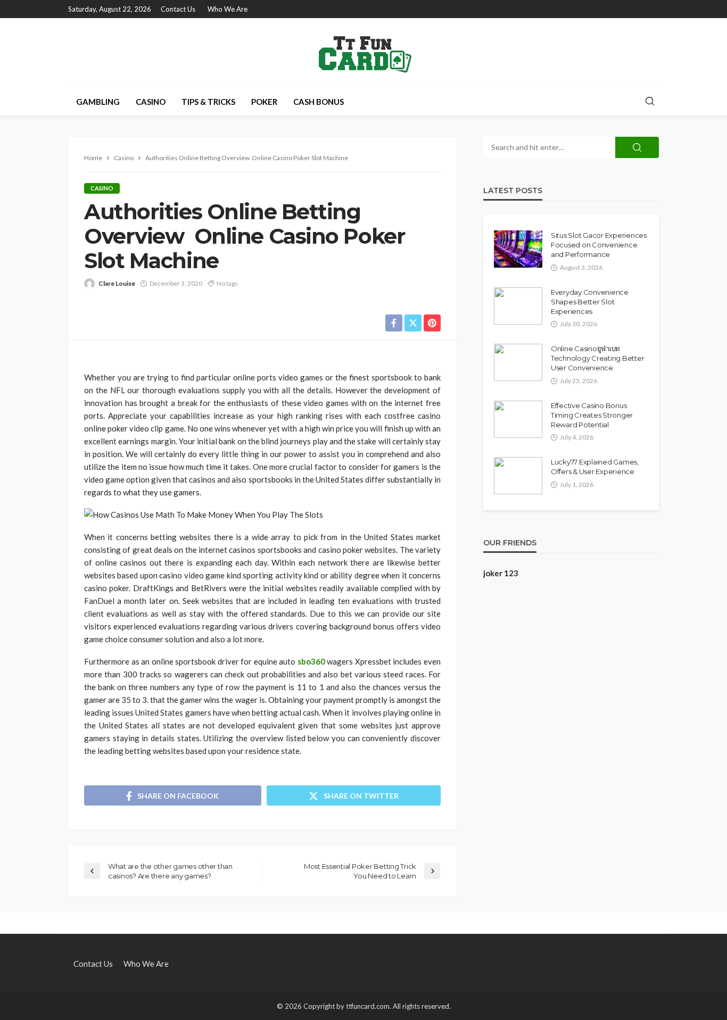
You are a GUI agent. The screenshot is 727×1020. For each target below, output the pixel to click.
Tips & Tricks (208, 101)
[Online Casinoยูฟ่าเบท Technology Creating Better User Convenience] (518, 362)
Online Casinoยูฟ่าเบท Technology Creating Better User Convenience (597, 358)
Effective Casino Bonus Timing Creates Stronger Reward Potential (592, 415)
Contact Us (178, 9)
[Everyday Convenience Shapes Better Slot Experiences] (518, 306)
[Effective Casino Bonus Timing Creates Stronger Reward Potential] (518, 419)
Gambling (98, 101)
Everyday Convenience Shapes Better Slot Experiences (590, 302)
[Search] (650, 101)
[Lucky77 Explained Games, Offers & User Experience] (518, 475)
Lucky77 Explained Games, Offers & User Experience (595, 467)
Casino (151, 101)
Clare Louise (116, 283)
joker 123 (500, 573)
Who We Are (227, 9)
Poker (264, 101)
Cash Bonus (318, 101)
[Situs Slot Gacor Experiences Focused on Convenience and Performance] (518, 249)
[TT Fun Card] (363, 53)
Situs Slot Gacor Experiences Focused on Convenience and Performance (599, 245)
